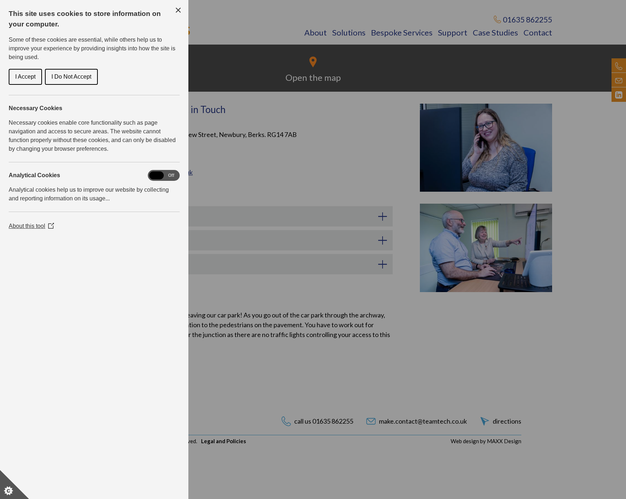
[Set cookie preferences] (14, 484)
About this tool (31, 226)
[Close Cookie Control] (178, 10)
